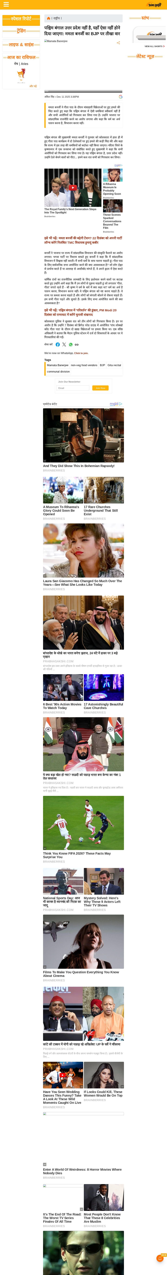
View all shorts (154, 46)
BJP (102, 365)
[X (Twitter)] (118, 60)
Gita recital (114, 365)
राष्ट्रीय (56, 18)
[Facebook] (118, 53)
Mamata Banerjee (57, 365)
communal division (58, 371)
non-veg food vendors (84, 365)
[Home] (48, 18)
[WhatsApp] (118, 67)
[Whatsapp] (70, 346)
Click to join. (81, 353)
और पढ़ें (33, 86)
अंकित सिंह (49, 96)
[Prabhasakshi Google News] (121, 97)
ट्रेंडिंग (21, 30)
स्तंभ (145, 18)
